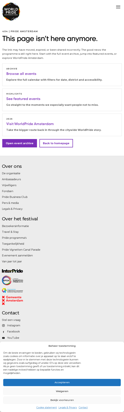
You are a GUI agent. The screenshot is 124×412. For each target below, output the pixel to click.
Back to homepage (56, 143)
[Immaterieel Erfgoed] (53, 290)
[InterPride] (60, 271)
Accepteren (62, 382)
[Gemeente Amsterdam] (16, 300)
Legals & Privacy (67, 407)
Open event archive (19, 143)
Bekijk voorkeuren (62, 400)
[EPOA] (21, 280)
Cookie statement (46, 407)
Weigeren (62, 391)
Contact (83, 407)
